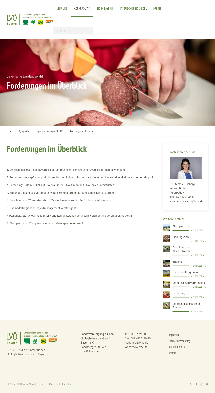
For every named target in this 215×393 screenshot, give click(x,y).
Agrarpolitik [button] (82, 8)
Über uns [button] (61, 8)
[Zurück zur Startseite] (30, 19)
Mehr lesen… (198, 230)
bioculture (67, 384)
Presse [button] (157, 8)
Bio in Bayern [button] (105, 8)
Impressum (174, 335)
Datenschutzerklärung (179, 341)
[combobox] (73, 30)
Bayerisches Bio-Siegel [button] (133, 8)
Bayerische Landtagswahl (25, 76)
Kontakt (172, 353)
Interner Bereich (177, 347)
